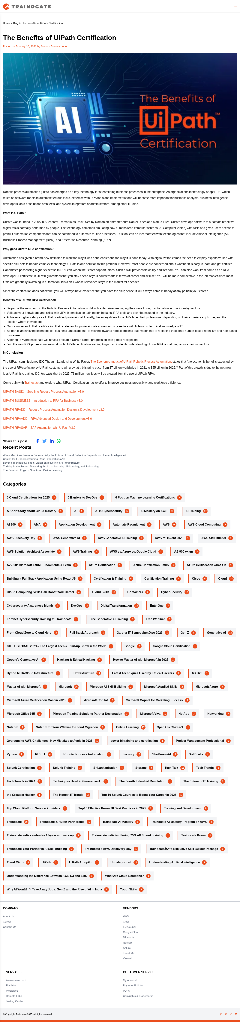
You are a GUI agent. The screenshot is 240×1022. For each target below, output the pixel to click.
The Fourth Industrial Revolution (142, 781)
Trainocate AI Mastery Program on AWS (179, 821)
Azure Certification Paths (151, 565)
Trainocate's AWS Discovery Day (108, 848)
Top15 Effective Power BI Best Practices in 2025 (112, 808)
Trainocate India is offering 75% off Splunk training (127, 835)
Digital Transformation (116, 605)
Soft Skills (196, 754)
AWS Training (82, 551)
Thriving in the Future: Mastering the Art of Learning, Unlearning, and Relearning (52, 466)
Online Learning (127, 727)
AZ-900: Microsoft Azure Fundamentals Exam (39, 565)
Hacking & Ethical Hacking (76, 659)
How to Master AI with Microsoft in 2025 (140, 659)
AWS (166, 524)
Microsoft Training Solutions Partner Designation (87, 713)
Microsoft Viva (150, 713)
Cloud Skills (100, 592)
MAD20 (197, 673)
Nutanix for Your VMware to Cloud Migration (67, 727)
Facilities (11, 985)
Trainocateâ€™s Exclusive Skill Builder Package (183, 848)
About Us (8, 916)
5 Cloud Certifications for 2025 (28, 497)
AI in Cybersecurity (108, 511)
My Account (130, 980)
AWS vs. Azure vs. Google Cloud (133, 551)
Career (7, 921)
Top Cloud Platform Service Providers (33, 808)
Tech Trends (205, 767)
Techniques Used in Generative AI (77, 781)
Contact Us (9, 926)
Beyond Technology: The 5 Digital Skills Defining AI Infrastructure (41, 462)
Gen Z (185, 632)
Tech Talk (171, 767)
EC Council (129, 926)
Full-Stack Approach (84, 632)
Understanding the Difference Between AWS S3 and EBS (47, 875)
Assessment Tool (16, 980)
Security (128, 754)
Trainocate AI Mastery (118, 821)
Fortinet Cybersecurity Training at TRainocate (39, 619)
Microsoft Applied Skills (161, 686)
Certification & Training (110, 578)
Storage (141, 767)
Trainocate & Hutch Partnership (62, 821)
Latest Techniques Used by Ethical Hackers (143, 673)
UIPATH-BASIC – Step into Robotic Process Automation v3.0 (43, 391)
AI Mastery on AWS (153, 511)
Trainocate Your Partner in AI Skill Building (37, 848)
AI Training (193, 511)
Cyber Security (171, 592)
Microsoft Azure (207, 686)
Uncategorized (120, 862)
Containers (135, 592)
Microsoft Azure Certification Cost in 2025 (36, 700)
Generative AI (216, 632)
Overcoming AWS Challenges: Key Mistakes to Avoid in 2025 (49, 740)
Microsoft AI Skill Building (108, 686)
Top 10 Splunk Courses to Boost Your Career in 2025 (138, 794)
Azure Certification (102, 565)
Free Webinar (155, 619)
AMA (37, 524)
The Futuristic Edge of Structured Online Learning (33, 470)
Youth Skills (128, 889)
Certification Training (159, 578)
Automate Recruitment (129, 524)
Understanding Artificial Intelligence (174, 862)
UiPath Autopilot (80, 862)
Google (129, 646)
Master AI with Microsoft (23, 686)
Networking (215, 713)
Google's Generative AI (23, 659)
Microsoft (65, 686)
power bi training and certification (134, 740)
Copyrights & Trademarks (138, 995)
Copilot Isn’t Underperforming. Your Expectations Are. (35, 458)
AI (75, 511)
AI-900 (11, 524)
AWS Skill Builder (213, 538)
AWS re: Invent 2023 (169, 538)
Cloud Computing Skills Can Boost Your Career (40, 592)
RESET (40, 754)
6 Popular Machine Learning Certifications (145, 497)
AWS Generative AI (66, 538)
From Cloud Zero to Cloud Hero (29, 632)
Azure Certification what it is (206, 565)
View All (127, 958)
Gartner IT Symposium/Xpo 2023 (140, 632)
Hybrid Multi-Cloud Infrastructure (30, 673)
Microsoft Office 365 (21, 713)
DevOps (76, 605)
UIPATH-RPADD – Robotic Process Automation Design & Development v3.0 (53, 409)
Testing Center (14, 1001)
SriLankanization (105, 767)
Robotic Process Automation (83, 754)
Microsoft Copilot (95, 700)
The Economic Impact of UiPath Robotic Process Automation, (131, 361)
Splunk (127, 947)
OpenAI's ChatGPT (170, 727)
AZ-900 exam (183, 551)
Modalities (12, 990)
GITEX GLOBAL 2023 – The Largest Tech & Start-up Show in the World (56, 646)
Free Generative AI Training (108, 619)
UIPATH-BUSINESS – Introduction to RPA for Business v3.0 (43, 400)
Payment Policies (133, 985)
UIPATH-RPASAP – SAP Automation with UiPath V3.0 (39, 427)
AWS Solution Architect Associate (31, 551)
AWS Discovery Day (21, 538)
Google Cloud (131, 932)
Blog (15, 23)
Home (6, 23)
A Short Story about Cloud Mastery (31, 511)
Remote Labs (14, 995)
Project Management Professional (200, 740)
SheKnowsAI (161, 754)
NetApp (183, 713)
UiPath (46, 862)
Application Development (77, 524)
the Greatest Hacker (21, 794)
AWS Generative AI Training (117, 538)
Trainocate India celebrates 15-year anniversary (40, 835)
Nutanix (12, 727)
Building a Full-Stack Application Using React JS (41, 578)
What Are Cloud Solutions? (124, 875)
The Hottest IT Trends (68, 794)
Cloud (222, 578)
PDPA (126, 990)
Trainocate (32, 382)
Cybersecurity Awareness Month (30, 605)
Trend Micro (15, 862)
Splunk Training (64, 767)
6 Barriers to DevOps (82, 497)
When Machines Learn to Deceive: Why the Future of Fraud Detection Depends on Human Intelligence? (65, 455)
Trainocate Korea (193, 835)
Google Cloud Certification (171, 646)
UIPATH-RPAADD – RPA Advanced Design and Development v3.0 (47, 418)
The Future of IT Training (200, 781)
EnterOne (157, 605)
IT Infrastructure (82, 673)
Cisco (196, 578)
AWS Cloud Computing (204, 524)
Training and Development (183, 808)
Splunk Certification (21, 767)
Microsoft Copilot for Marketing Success (154, 700)
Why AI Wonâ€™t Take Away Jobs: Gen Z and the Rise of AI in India (54, 889)
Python (12, 754)
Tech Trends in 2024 (21, 781)
